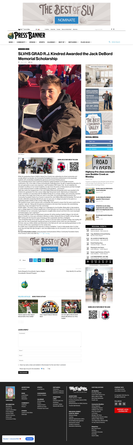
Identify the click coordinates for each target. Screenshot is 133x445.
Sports (27, 49)
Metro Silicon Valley (97, 396)
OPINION (24, 410)
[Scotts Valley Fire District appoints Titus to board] (90, 199)
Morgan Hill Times (97, 415)
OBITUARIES (56, 387)
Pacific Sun (95, 400)
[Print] (52, 260)
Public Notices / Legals (75, 398)
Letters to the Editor (27, 412)
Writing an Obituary (58, 391)
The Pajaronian (96, 420)
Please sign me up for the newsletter (30, 368)
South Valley (95, 435)
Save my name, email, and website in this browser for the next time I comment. (43, 365)
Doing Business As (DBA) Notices (78, 403)
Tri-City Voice (95, 422)
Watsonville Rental (58, 406)
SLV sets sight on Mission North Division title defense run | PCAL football (69, 316)
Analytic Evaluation (74, 424)
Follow (109, 145)
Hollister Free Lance (97, 409)
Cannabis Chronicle (97, 432)
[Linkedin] (39, 260)
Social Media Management (76, 420)
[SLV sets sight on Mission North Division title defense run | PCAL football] (71, 306)
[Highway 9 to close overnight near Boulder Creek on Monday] (100, 162)
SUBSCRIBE (9, 400)
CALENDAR (40, 399)
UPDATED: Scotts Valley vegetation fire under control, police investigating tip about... (105, 207)
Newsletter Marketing (75, 426)
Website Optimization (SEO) (76, 419)
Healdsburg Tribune (97, 408)
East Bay (94, 434)
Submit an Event (41, 406)
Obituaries (56, 389)
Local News (25, 395)
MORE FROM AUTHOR (39, 296)
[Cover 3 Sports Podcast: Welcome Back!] (50, 306)
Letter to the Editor (11, 410)
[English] (37, 29)
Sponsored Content (74, 422)
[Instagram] (114, 29)
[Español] (39, 29)
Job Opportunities (120, 389)
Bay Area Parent (96, 428)
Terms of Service (10, 415)
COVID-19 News (41, 395)
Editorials (24, 414)
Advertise (24, 389)
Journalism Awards (120, 391)
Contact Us (9, 408)
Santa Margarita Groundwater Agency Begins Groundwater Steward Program (31, 272)
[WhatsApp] (43, 260)
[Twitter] (35, 260)
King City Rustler (96, 411)
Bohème (94, 430)
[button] (114, 42)
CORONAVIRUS (41, 393)
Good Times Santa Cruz (98, 394)
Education (24, 399)
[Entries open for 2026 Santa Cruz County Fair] (90, 191)
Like (110, 141)
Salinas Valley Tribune (98, 418)
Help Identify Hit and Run (73, 271)
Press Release (10, 411)
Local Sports (40, 389)
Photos (24, 406)
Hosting (71, 417)
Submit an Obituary (58, 393)
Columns (24, 404)
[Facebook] (111, 29)
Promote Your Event (42, 408)
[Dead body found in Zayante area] (90, 217)
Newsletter (9, 406)
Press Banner (21, 49)
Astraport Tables (57, 404)
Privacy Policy (10, 413)
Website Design (73, 415)
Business (24, 397)
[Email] (47, 260)
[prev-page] (19, 322)
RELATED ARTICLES (24, 296)
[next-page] (22, 322)
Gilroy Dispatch (96, 406)
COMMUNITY (25, 403)
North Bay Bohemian (97, 398)
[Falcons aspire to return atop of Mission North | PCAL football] (28, 306)
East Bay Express (96, 393)
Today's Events (41, 404)
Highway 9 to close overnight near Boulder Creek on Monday (100, 174)
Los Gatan (95, 413)
